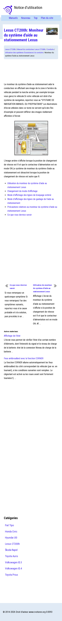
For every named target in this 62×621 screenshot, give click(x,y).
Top (35, 17)
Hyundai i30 (11, 537)
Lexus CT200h (10, 49)
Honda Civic (11, 531)
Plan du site (47, 17)
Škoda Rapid (11, 549)
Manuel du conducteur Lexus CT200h (31, 49)
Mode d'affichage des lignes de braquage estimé (29, 195)
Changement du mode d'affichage (22, 191)
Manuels (13, 17)
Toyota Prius (11, 574)
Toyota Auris (11, 556)
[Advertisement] (31, 70)
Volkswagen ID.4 (13, 568)
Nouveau (25, 17)
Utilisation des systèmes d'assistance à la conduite (24, 52)
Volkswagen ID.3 (13, 562)
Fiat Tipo (9, 525)
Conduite (50, 49)
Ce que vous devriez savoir (19, 214)
